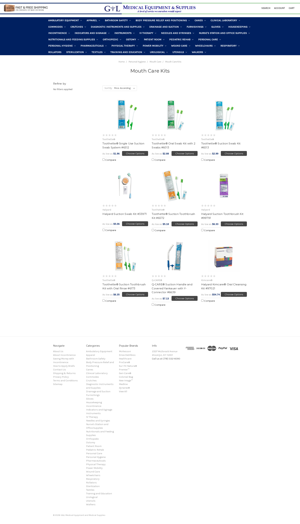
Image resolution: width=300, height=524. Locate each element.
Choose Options (135, 153)
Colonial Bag (126, 376)
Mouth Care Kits (173, 61)
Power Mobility (153, 45)
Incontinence (58, 33)
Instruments (123, 33)
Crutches (77, 26)
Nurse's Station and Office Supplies (223, 33)
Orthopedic (111, 39)
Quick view (125, 115)
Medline (123, 384)
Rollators (54, 52)
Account (279, 8)
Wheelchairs (204, 45)
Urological (157, 52)
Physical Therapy (123, 45)
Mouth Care (155, 61)
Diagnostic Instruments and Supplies (116, 26)
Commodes (55, 26)
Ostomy (131, 39)
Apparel (92, 20)
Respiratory (228, 45)
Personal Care (208, 39)
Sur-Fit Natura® (128, 365)
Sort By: (108, 88)
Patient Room (153, 39)
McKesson (125, 351)
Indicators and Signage (91, 33)
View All (123, 391)
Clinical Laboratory (224, 20)
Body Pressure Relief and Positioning (162, 20)
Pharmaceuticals (92, 45)
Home (122, 61)
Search (265, 8)
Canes (199, 20)
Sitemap (57, 384)
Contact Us (59, 369)
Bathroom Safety (116, 20)
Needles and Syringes (176, 33)
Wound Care (179, 45)
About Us (58, 351)
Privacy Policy (61, 376)
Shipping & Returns (64, 373)
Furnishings (195, 26)
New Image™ (126, 380)
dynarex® (124, 387)
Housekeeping (238, 26)
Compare (110, 159)
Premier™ (124, 369)
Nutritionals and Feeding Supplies (72, 39)
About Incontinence (64, 355)
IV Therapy (146, 33)
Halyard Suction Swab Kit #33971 (124, 214)
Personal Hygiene (60, 45)
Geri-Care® (125, 373)
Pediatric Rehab (180, 39)
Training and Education (126, 52)
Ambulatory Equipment (64, 20)
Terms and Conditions (65, 380)
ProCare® (124, 362)
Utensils (179, 52)
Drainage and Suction (164, 26)
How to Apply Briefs (64, 365)
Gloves (216, 26)
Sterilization (75, 52)
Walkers (198, 52)
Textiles (97, 52)
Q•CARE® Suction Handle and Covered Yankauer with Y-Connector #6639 (172, 288)
